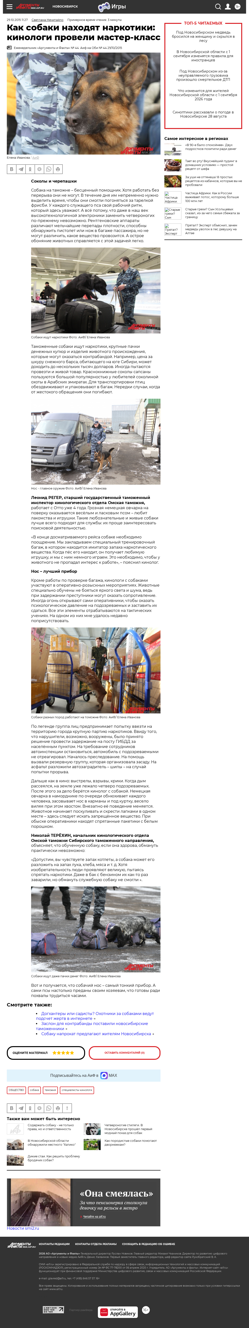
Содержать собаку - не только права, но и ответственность (51, 1127)
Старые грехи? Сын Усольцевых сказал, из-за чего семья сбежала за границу (212, 213)
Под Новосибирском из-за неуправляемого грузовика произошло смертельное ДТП (203, 75)
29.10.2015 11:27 (17, 20)
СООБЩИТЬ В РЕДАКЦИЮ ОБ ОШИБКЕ (148, 1244)
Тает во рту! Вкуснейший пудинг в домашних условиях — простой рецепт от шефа (211, 165)
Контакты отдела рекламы (95, 1244)
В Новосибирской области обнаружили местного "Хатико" (52, 1142)
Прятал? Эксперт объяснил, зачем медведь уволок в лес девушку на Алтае (211, 229)
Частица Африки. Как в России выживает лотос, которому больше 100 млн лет (212, 197)
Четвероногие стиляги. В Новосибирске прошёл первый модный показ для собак (128, 1129)
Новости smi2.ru (23, 1228)
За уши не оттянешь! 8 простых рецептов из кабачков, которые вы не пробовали (213, 181)
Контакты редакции (54, 1244)
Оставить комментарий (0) (125, 1052)
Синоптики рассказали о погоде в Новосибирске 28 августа (203, 114)
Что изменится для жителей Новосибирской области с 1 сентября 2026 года (203, 95)
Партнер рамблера (80, 1310)
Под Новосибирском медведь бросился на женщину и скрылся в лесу (203, 36)
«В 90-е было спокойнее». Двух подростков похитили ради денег (211, 147)
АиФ (35, 157)
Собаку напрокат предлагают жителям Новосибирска (96, 1034)
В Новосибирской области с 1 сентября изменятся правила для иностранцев (203, 56)
